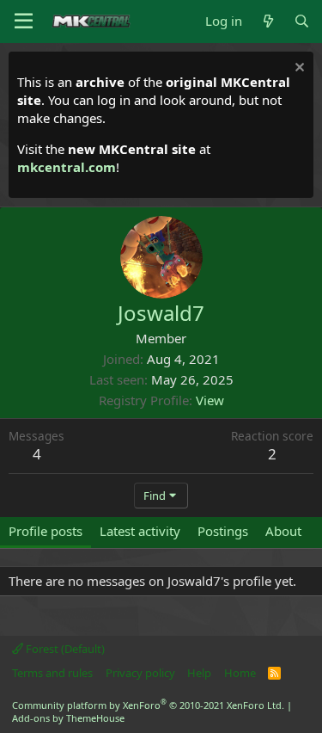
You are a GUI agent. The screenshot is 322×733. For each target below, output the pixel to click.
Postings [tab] (222, 530)
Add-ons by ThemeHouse (68, 717)
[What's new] (267, 21)
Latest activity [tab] (140, 530)
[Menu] (23, 21)
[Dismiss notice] (297, 69)
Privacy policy (140, 673)
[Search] (302, 21)
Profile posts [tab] (45, 530)
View (210, 400)
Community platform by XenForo (148, 705)
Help (199, 673)
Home (240, 673)
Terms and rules (52, 673)
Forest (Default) (64, 648)
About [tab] (283, 530)
